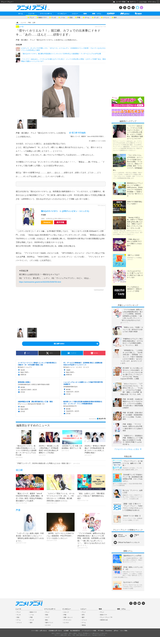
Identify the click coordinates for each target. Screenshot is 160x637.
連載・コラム (96, 13)
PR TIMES (101, 630)
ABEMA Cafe (104, 620)
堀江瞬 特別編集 (79, 133)
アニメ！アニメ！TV (106, 617)
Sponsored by (92, 418)
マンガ (53, 17)
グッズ (96, 17)
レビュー (75, 13)
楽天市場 (60, 222)
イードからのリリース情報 (89, 630)
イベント (106, 17)
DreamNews (108, 630)
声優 (78, 17)
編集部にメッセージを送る (98, 140)
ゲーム (87, 17)
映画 (46, 614)
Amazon (47, 222)
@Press (116, 630)
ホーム (20, 13)
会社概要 (66, 630)
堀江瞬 (19, 470)
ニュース (31, 13)
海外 (115, 17)
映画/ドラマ (43, 17)
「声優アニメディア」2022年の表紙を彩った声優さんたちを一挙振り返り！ (48, 463)
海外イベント (49, 622)
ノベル (62, 17)
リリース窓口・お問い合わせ (39, 630)
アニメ (31, 17)
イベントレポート (46, 13)
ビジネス (48, 625)
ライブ (47, 617)
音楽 (70, 17)
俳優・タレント (68, 617)
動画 (85, 13)
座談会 (84, 625)
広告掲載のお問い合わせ (55, 630)
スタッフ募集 (123, 630)
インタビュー (62, 13)
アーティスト (67, 620)
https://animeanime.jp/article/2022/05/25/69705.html (40, 282)
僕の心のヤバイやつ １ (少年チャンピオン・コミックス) (65, 211)
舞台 (46, 620)
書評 (83, 617)
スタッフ (66, 612)
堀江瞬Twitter (59, 344)
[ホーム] (17, 22)
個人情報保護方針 (75, 630)
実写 (83, 614)
